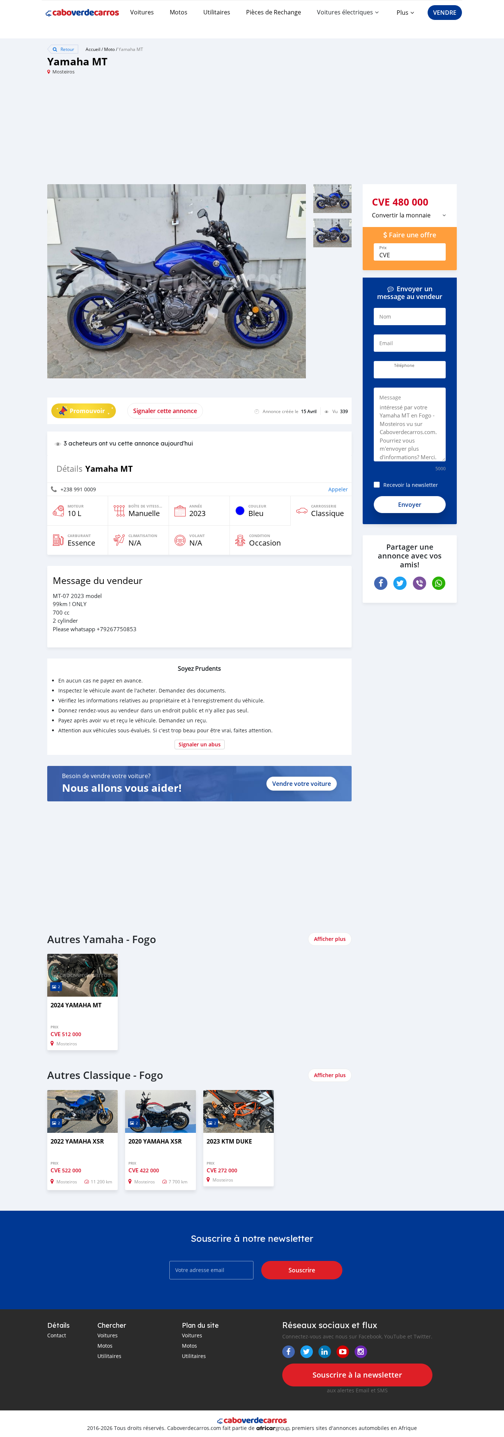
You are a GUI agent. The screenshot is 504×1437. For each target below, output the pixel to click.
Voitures (142, 12)
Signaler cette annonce (165, 411)
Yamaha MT (130, 49)
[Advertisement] (149, 132)
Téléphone (404, 365)
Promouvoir (87, 411)
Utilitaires (216, 12)
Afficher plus (330, 938)
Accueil (93, 49)
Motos (178, 12)
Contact (56, 1335)
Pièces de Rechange (273, 12)
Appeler (338, 489)
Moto (109, 49)
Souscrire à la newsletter (357, 1375)
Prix (383, 247)
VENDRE (444, 12)
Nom (385, 316)
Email (386, 343)
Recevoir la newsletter (410, 484)
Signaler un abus (200, 744)
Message (390, 397)
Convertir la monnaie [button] (401, 215)
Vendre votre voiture (301, 784)
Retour (66, 49)
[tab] (410, 215)
